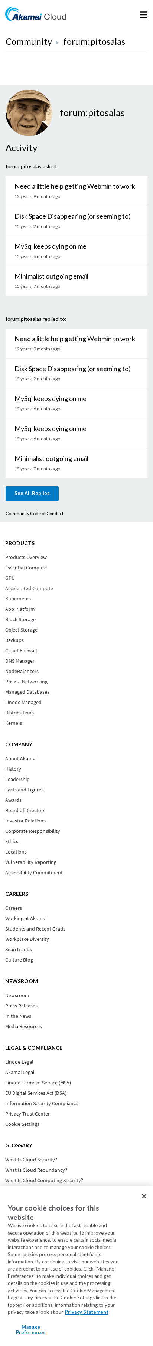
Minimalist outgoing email (51, 276)
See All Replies (32, 493)
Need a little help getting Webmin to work (74, 186)
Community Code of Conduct (35, 513)
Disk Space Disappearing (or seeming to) (72, 216)
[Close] (144, 1196)
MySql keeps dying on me (50, 246)
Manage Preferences (31, 1330)
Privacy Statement (86, 1312)
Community (29, 41)
